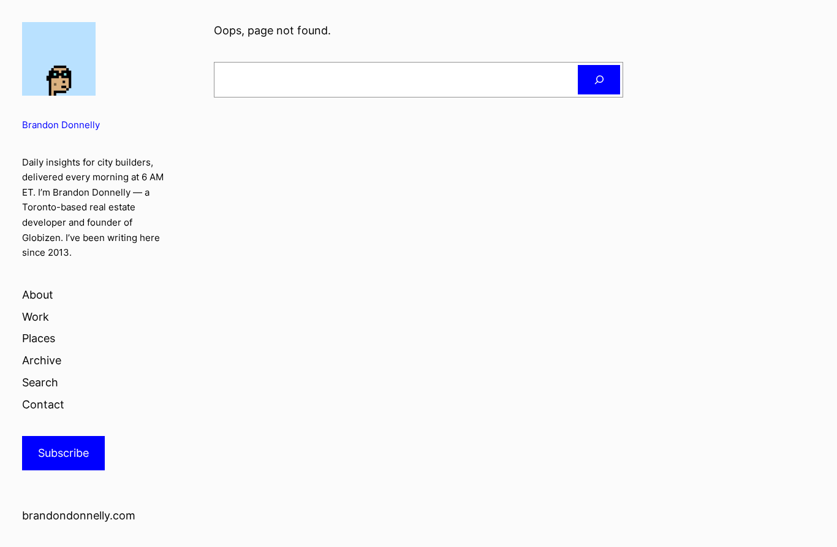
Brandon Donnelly (61, 125)
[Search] (599, 80)
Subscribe (63, 452)
